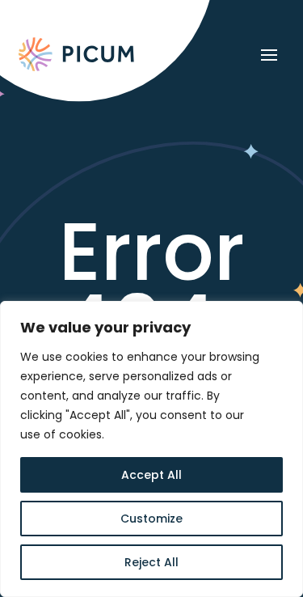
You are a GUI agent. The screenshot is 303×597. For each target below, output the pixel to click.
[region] (151, 449)
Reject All (151, 562)
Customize (151, 518)
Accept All (151, 475)
